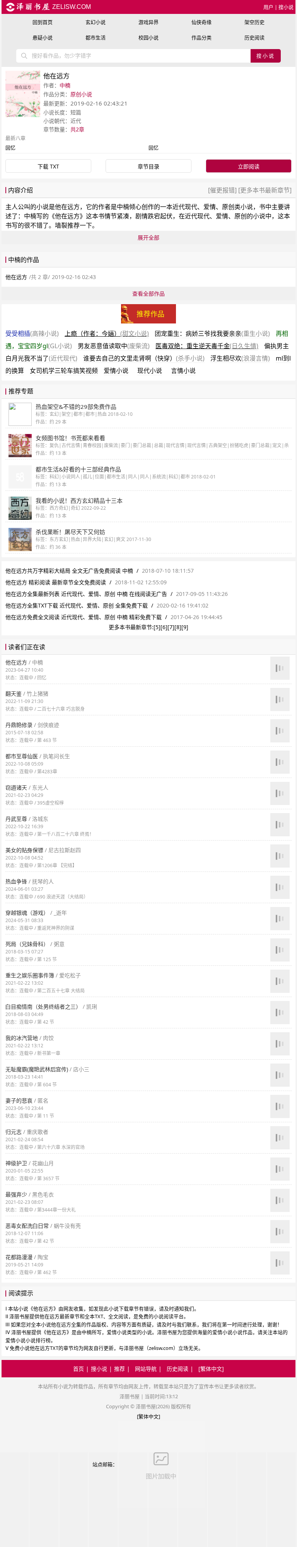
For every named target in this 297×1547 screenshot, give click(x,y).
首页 (78, 1368)
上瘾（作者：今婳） (107, 333)
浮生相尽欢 (240, 358)
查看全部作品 (148, 293)
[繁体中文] (211, 1368)
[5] (157, 627)
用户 (268, 6)
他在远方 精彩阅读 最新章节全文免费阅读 (55, 582)
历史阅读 (254, 37)
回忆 (10, 147)
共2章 (77, 129)
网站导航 (146, 1368)
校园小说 (148, 37)
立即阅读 (248, 166)
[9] (184, 627)
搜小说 (286, 6)
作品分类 (201, 37)
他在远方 (67, 207)
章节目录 (148, 166)
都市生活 (95, 37)
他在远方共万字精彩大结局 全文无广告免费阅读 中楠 (69, 570)
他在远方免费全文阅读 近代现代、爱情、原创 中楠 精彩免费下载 (83, 617)
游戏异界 (148, 22)
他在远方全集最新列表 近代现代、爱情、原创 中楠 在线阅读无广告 (86, 593)
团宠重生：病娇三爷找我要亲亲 (212, 333)
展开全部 (148, 237)
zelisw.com (71, 6)
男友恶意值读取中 (114, 346)
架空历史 (254, 22)
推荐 (119, 1368)
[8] (177, 627)
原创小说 (81, 94)
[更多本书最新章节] (264, 190)
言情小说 (183, 370)
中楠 (65, 85)
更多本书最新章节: (131, 627)
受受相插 (32, 333)
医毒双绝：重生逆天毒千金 (206, 346)
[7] (170, 627)
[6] (163, 627)
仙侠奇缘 (201, 22)
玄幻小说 (95, 22)
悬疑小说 (42, 37)
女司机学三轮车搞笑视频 (64, 370)
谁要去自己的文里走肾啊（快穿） (144, 358)
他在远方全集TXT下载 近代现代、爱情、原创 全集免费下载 (76, 605)
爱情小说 (116, 370)
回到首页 (42, 22)
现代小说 (149, 370)
